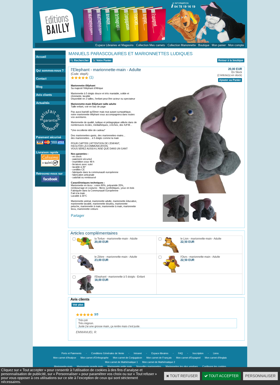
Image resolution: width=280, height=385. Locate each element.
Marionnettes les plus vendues (182, 366)
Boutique (203, 45)
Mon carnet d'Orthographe (94, 357)
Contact (41, 78)
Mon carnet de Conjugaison (127, 357)
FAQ (180, 353)
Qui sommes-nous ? (50, 70)
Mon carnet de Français (159, 357)
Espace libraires (159, 353)
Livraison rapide (47, 152)
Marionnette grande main (90, 366)
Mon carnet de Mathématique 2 (158, 362)
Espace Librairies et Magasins (114, 45)
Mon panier (219, 45)
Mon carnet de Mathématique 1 (121, 362)
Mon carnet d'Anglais (216, 357)
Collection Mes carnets (150, 45)
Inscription (197, 353)
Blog (39, 86)
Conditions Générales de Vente (107, 353)
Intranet (138, 353)
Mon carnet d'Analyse (64, 357)
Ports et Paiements (71, 353)
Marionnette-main (63, 366)
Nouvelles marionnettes (148, 366)
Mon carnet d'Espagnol (188, 357)
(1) (91, 77)
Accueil (41, 56)
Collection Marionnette (182, 45)
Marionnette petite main (119, 366)
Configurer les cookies (214, 366)
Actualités (42, 103)
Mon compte (236, 45)
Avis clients (44, 94)
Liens (216, 353)
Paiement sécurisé (48, 137)
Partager (77, 215)
